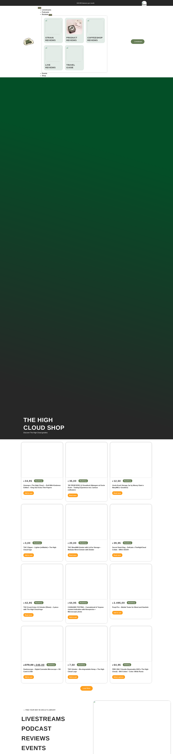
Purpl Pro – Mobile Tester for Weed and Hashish (130, 607)
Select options (119, 677)
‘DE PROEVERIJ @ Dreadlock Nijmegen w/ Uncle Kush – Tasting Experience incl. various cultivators (86, 488)
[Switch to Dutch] (144, 5)
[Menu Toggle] (39, 8)
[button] (86, 688)
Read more (72, 495)
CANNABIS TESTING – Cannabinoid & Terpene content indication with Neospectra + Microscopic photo (86, 609)
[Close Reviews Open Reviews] (50, 15)
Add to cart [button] (28, 493)
